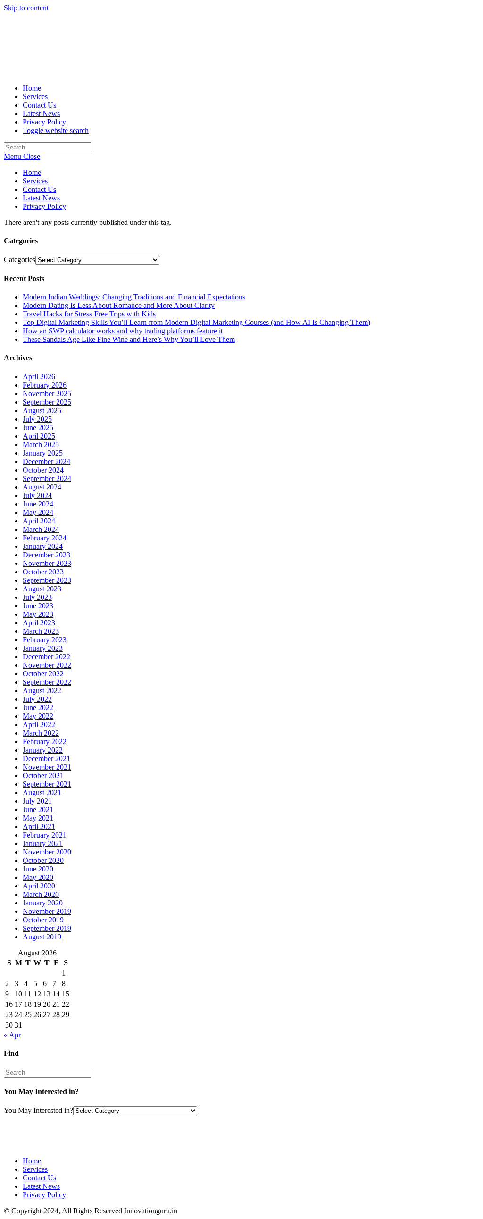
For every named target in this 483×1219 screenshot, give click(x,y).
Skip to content (26, 8)
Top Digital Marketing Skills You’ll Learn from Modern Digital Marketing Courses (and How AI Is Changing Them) (196, 322)
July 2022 (37, 699)
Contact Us (39, 189)
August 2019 (42, 937)
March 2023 (41, 631)
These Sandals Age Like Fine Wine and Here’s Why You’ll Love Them (129, 339)
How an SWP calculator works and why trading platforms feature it (123, 331)
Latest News (41, 198)
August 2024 (42, 487)
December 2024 (46, 461)
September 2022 (47, 682)
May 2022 (38, 716)
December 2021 (46, 759)
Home (32, 172)
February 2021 (45, 835)
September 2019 (47, 928)
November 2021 (47, 767)
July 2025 (37, 419)
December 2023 (46, 555)
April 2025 (39, 436)
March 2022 (41, 733)
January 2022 (43, 750)
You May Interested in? (38, 1110)
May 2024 (38, 512)
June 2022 (38, 708)
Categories (19, 260)
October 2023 (43, 572)
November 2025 (47, 394)
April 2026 (39, 377)
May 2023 (38, 614)
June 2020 (38, 869)
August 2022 (42, 691)
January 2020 (43, 903)
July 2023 (37, 597)
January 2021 (43, 843)
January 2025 (43, 453)
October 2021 (43, 775)
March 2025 (41, 444)
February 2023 (45, 640)
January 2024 (43, 546)
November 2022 (47, 665)
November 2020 (47, 852)
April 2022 (39, 725)
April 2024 (39, 521)
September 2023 (47, 580)
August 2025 (42, 410)
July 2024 (37, 495)
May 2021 (38, 818)
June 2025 (38, 427)
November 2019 (47, 911)
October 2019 (43, 920)
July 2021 (37, 801)
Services (35, 181)
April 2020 (39, 886)
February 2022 (45, 742)
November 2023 (47, 563)
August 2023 (42, 589)
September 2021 (47, 784)
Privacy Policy (44, 206)
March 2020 (41, 894)
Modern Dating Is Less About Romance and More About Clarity (119, 305)
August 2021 (42, 792)
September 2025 (47, 402)
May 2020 (38, 877)
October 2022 (43, 674)
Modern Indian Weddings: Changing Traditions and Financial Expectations (134, 297)
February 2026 (45, 385)
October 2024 (43, 470)
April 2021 (39, 826)
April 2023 (39, 623)
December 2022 (46, 657)
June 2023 (38, 606)
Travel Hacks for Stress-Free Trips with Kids (89, 314)
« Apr (12, 1035)
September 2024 (47, 478)
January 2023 (43, 648)
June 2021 (38, 809)
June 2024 (38, 504)
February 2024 (45, 538)
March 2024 (41, 529)
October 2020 (43, 860)
